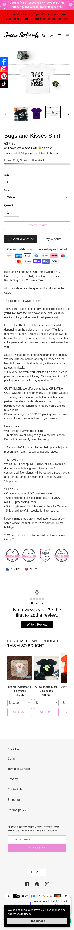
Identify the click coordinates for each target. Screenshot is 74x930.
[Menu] (68, 35)
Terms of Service (19, 768)
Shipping (26, 153)
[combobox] (19, 702)
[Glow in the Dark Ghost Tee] (46, 668)
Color (7, 189)
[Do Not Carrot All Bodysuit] (19, 668)
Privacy (13, 779)
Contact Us (15, 789)
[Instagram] (4, 68)
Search (12, 758)
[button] (29, 148)
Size (6, 174)
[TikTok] (4, 84)
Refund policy (17, 810)
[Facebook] (4, 61)
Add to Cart (19, 712)
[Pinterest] (4, 76)
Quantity (9, 205)
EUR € (35, 872)
